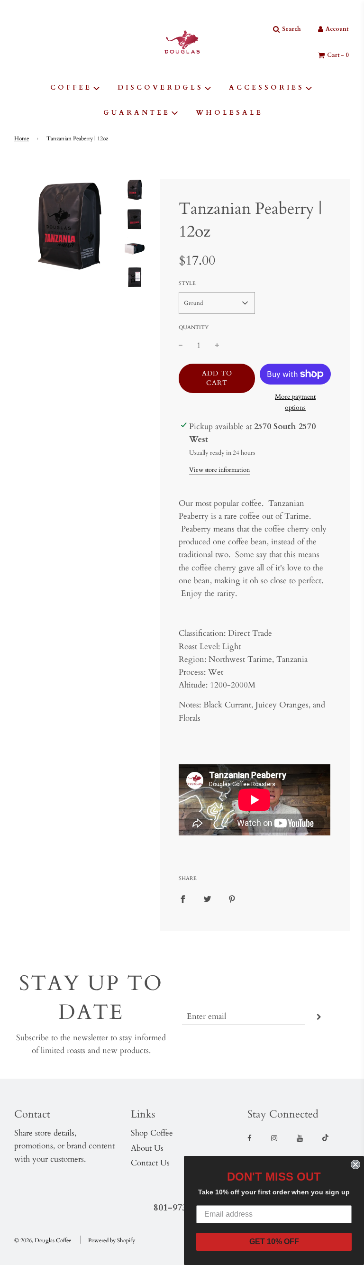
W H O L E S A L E (228, 112)
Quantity (194, 327)
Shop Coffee (152, 1133)
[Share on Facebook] (183, 898)
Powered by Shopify (111, 1240)
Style (187, 283)
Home (21, 138)
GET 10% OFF (274, 1242)
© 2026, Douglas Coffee (42, 1240)
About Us (147, 1148)
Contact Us (150, 1162)
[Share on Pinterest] (232, 898)
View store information (219, 470)
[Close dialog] (355, 1164)
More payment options (295, 402)
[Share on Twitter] (207, 898)
